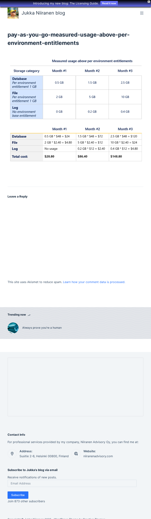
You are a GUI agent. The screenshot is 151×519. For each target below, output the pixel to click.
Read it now (109, 3)
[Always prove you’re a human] (13, 327)
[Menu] (141, 13)
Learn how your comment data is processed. (94, 282)
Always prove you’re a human (42, 327)
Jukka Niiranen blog (43, 13)
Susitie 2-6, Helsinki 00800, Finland (44, 456)
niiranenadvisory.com (98, 456)
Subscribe (18, 495)
